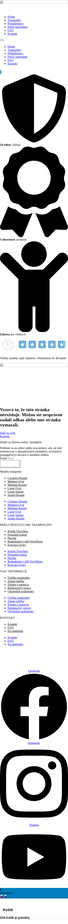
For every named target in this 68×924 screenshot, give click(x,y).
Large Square (16, 491)
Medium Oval (16, 481)
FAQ (11, 30)
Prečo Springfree (18, 27)
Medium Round (17, 484)
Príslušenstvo (15, 23)
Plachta (12, 538)
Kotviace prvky (17, 545)
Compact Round (17, 478)
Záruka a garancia (18, 584)
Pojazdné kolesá (17, 534)
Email (4, 458)
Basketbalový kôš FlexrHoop (25, 541)
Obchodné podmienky (21, 591)
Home (11, 16)
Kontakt (12, 33)
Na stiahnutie (15, 631)
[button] (34, 40)
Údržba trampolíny (19, 577)
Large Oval (14, 488)
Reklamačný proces (19, 588)
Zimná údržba (16, 581)
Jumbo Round (16, 495)
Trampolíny (14, 20)
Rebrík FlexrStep (18, 531)
